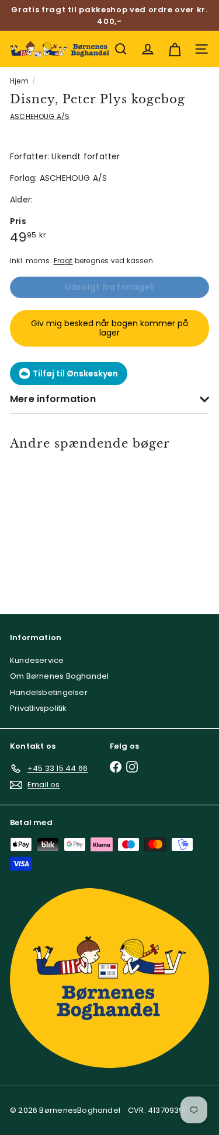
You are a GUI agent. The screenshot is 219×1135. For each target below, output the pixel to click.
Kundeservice (37, 660)
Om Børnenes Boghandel (59, 676)
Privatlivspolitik (38, 708)
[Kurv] (174, 49)
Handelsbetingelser (49, 692)
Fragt (63, 261)
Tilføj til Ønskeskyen (75, 373)
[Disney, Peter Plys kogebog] (50, 525)
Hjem (19, 81)
